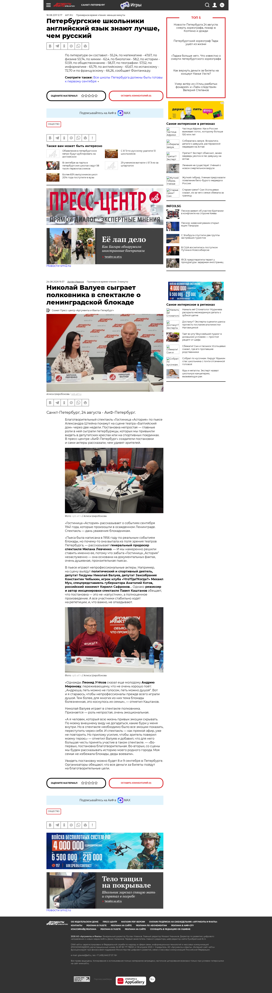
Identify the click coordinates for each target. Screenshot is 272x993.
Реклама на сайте (121, 925)
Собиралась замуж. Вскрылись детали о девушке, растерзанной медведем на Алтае (201, 143)
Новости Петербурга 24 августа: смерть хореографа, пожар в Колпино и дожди (196, 28)
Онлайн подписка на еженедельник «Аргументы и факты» (183, 922)
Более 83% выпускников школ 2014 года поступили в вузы (80, 176)
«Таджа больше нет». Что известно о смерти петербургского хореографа (196, 57)
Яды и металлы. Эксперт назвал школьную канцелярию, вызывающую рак (200, 373)
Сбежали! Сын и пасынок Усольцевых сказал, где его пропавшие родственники (204, 349)
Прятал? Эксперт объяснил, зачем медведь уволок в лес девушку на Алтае (202, 156)
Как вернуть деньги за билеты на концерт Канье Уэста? (196, 72)
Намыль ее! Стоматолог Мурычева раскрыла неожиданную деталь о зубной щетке (202, 312)
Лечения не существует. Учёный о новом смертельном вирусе (201, 167)
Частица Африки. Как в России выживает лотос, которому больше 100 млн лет (202, 131)
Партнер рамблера (103, 979)
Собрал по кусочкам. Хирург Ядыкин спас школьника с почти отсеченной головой (203, 361)
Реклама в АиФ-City (182, 925)
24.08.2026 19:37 (55, 281)
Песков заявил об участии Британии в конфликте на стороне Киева (202, 212)
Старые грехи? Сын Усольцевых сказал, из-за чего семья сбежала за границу (203, 192)
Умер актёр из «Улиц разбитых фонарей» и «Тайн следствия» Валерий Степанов (196, 87)
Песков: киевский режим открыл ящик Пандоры (200, 224)
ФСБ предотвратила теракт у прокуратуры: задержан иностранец (202, 261)
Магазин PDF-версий (133, 922)
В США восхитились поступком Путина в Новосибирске (199, 248)
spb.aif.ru (76, 394)
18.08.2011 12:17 (54, 15)
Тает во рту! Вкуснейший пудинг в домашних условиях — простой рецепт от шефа (202, 336)
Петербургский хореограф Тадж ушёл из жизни (196, 42)
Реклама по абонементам (151, 925)
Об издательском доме (84, 922)
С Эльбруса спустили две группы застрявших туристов (200, 236)
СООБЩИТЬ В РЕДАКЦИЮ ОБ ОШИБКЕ (170, 929)
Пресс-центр (110, 922)
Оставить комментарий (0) (136, 96)
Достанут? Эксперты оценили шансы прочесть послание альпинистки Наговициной (203, 324)
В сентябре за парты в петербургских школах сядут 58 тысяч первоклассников (80, 165)
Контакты (76, 925)
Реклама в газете (96, 925)
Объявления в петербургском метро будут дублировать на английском (79, 153)
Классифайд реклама (83, 929)
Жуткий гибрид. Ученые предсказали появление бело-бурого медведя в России (203, 180)
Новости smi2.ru (58, 266)
